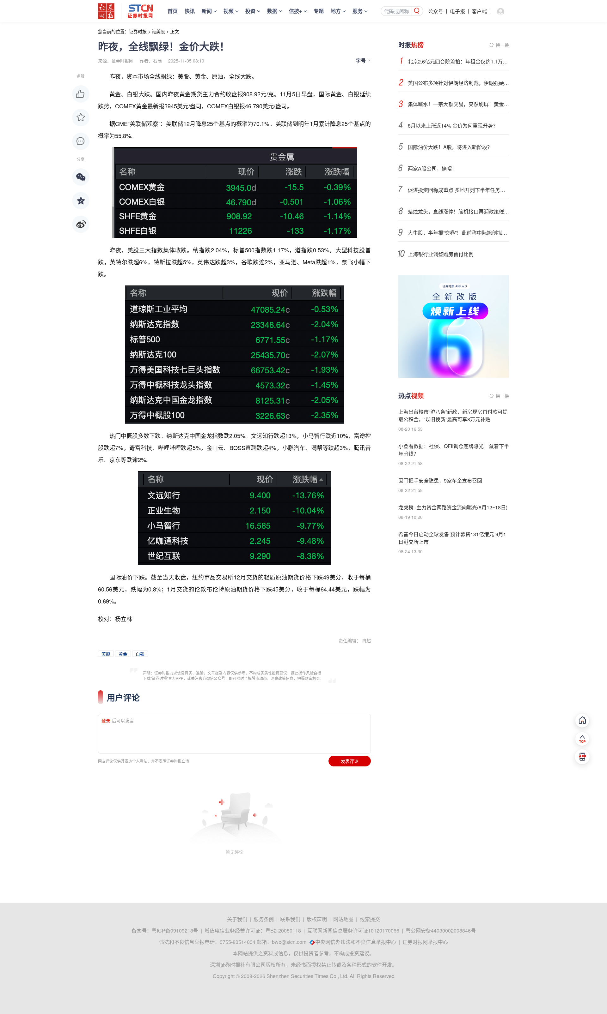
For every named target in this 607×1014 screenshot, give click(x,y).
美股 (105, 654)
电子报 (457, 11)
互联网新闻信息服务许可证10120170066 (353, 930)
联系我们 (290, 919)
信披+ (295, 11)
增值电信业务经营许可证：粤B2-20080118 (253, 930)
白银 (140, 654)
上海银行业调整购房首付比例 (441, 254)
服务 (358, 11)
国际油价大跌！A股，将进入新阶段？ (450, 147)
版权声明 (317, 919)
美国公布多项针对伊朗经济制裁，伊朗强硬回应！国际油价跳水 (458, 83)
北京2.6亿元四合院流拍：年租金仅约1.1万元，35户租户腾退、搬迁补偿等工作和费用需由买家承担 (458, 61)
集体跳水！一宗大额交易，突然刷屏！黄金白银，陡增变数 (458, 104)
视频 (229, 11)
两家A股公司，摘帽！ (432, 168)
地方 (336, 11)
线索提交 (370, 919)
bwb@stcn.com (289, 941)
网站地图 (343, 919)
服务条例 (264, 919)
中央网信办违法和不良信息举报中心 (355, 941)
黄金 (123, 654)
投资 (250, 11)
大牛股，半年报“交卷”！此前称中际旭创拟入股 (458, 232)
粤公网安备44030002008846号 (441, 930)
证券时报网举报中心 (425, 941)
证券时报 (138, 31)
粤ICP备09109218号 (175, 930)
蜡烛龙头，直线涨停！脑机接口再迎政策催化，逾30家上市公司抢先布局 (458, 211)
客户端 (479, 11)
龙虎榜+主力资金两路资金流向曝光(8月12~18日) (452, 507)
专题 (319, 11)
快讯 (190, 11)
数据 (272, 11)
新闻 (207, 11)
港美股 (158, 31)
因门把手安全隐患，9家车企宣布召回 (440, 480)
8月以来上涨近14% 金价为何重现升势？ (453, 125)
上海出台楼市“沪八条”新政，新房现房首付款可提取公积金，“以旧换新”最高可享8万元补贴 (453, 415)
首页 (173, 11)
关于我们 (237, 919)
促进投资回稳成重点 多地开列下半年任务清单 (458, 190)
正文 (174, 31)
